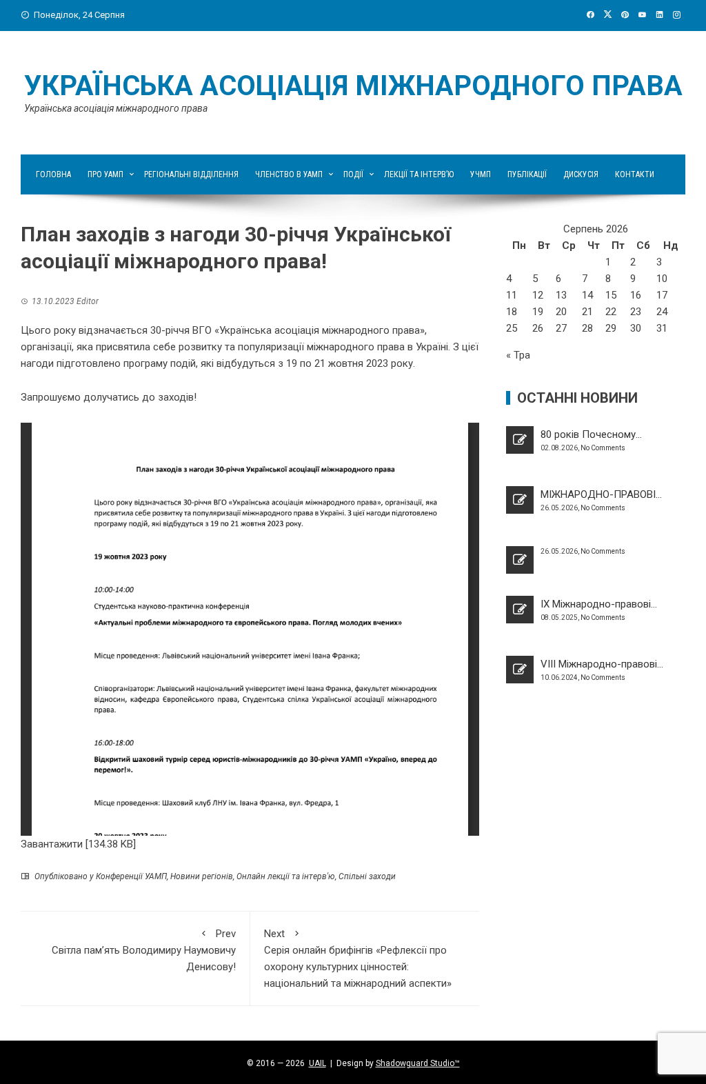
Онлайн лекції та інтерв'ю (285, 876)
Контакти (634, 174)
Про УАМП (105, 174)
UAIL (317, 1063)
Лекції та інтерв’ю (419, 174)
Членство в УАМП (289, 174)
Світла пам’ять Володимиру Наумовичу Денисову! (144, 950)
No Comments (603, 448)
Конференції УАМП (131, 876)
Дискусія (580, 174)
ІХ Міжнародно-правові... (599, 604)
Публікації (527, 174)
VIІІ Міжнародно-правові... (602, 664)
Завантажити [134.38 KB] (78, 844)
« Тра (518, 355)
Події (353, 174)
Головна (53, 174)
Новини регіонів (201, 876)
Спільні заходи (367, 876)
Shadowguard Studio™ (418, 1063)
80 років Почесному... (591, 434)
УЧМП (480, 174)
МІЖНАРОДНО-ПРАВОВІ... (601, 494)
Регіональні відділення (191, 174)
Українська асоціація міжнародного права (353, 86)
